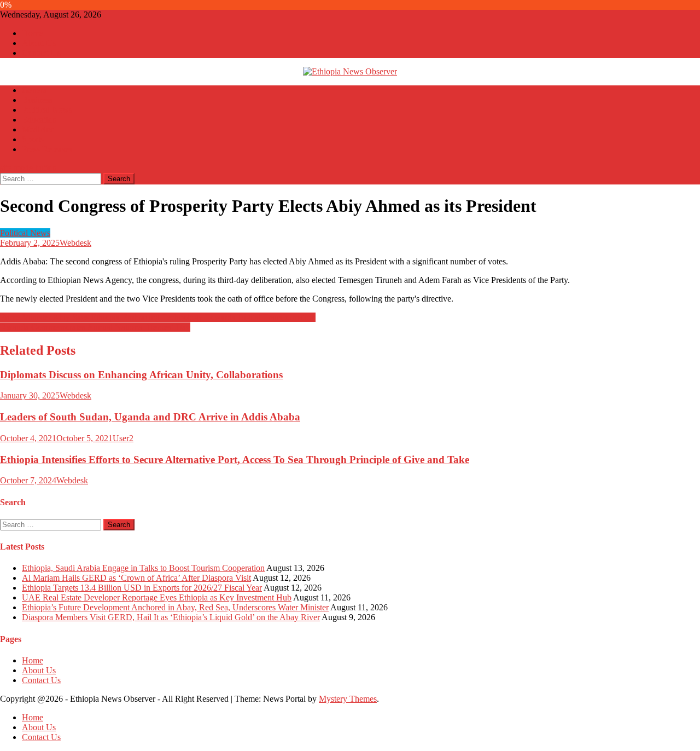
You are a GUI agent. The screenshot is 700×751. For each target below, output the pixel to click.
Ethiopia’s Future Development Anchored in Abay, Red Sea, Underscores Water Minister (175, 607)
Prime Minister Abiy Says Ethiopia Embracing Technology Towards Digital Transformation (158, 317)
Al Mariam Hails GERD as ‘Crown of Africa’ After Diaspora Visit (136, 577)
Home (32, 33)
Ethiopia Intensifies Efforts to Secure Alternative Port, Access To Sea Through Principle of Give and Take (234, 459)
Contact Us (41, 52)
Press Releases (47, 149)
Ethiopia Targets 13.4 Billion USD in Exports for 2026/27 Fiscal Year (142, 587)
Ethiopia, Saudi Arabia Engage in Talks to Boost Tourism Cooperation (143, 568)
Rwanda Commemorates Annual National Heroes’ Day (95, 327)
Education (39, 119)
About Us (39, 43)
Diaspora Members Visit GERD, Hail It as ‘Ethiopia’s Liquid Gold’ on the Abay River (171, 617)
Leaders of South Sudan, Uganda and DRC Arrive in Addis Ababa (150, 417)
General (35, 90)
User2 (123, 438)
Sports (33, 139)
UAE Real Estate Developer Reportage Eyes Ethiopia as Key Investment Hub (156, 597)
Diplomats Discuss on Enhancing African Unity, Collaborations (141, 374)
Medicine (38, 129)
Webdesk (75, 242)
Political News (47, 109)
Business (37, 100)
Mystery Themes (348, 698)
